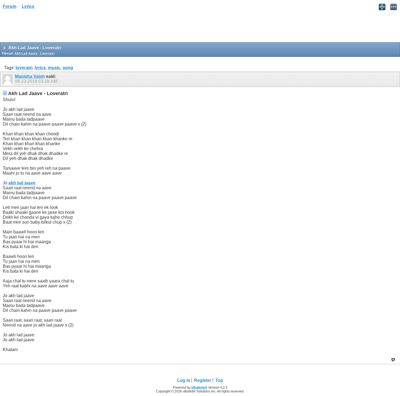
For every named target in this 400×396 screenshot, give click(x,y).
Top (219, 380)
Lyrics (28, 6)
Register (202, 380)
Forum (9, 6)
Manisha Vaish (30, 76)
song (68, 67)
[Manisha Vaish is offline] (8, 79)
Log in (183, 380)
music (54, 67)
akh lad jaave (21, 183)
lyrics (40, 67)
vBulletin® (199, 387)
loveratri (24, 67)
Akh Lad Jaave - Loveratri (34, 53)
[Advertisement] (43, 27)
